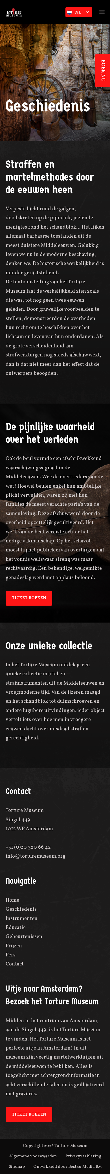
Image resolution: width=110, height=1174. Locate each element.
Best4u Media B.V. (85, 1167)
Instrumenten (22, 918)
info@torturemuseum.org (35, 856)
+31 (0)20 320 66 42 (28, 847)
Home (12, 900)
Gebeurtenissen (24, 936)
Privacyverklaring (83, 1156)
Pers (11, 955)
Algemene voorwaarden (33, 1156)
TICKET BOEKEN (29, 598)
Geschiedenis (21, 909)
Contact (15, 964)
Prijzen (14, 946)
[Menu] (102, 12)
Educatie (16, 927)
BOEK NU (102, 71)
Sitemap (17, 1167)
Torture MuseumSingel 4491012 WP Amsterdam (29, 820)
